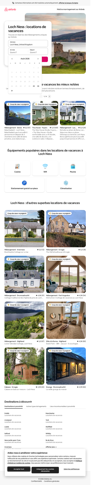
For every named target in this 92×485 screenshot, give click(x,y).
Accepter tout (19, 469)
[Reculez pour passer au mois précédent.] (12, 58)
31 (12, 91)
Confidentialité (36, 481)
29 (34, 86)
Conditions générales (51, 481)
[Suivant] (49, 96)
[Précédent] (41, 96)
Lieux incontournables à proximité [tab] (62, 406)
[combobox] (28, 44)
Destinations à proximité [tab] (13, 406)
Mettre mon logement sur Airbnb (70, 9)
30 (38, 86)
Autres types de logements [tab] (36, 406)
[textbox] (18, 52)
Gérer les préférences (71, 469)
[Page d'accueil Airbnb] (10, 9)
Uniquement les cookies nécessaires (45, 470)
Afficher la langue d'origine (68, 3)
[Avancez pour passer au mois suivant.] (38, 58)
